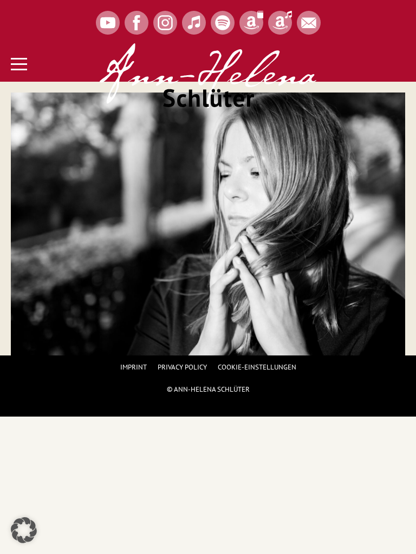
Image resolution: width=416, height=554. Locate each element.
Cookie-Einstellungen (257, 367)
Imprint (133, 367)
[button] (24, 530)
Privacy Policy (182, 367)
